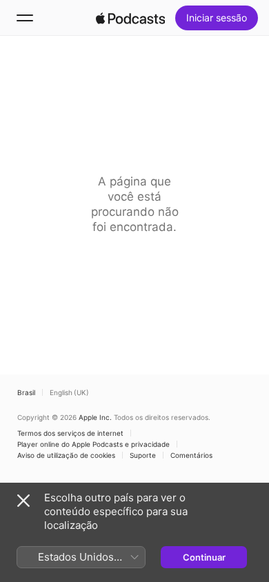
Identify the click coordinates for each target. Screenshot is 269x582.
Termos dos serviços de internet (70, 433)
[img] (130, 18)
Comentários (191, 455)
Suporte (143, 455)
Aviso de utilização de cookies (66, 455)
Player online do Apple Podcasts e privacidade (93, 444)
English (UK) (69, 392)
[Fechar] (23, 500)
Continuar (204, 557)
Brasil (26, 392)
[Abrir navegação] (25, 18)
